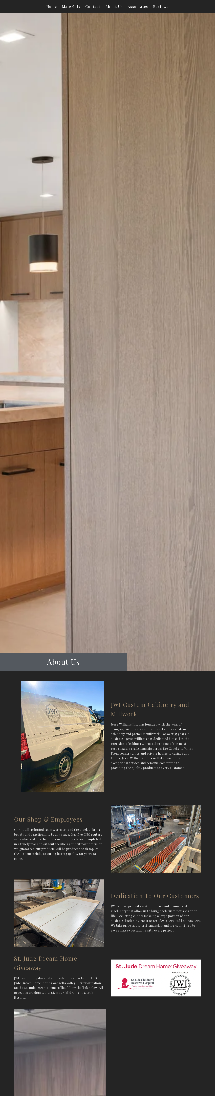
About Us (114, 6)
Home (52, 6)
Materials (71, 6)
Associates (138, 6)
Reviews (161, 6)
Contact (92, 6)
